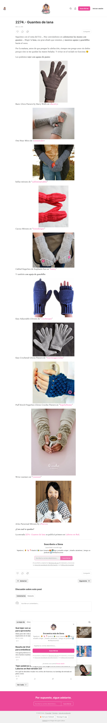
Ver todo (20, 685)
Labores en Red (72, 534)
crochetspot (46, 318)
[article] (53, 672)
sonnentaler (39, 140)
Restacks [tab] (31, 596)
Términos (55, 713)
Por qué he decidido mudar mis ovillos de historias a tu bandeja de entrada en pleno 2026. (43, 672)
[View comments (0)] (22, 32)
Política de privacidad (67, 658)
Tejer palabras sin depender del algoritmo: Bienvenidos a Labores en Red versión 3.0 (42, 667)
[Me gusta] (17, 32)
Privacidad (48, 713)
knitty (53, 269)
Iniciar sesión (98, 8)
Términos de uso (53, 655)
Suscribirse (84, 8)
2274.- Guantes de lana (35, 534)
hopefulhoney (66, 404)
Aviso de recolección (65, 713)
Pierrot (44, 524)
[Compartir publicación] (75, 8)
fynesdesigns (38, 228)
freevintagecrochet (55, 357)
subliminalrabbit (39, 181)
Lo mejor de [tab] (21, 622)
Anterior (23, 581)
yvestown (37, 477)
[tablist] (25, 596)
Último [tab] (29, 622)
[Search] (71, 8)
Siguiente (83, 581)
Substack (44, 721)
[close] (73, 624)
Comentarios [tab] (21, 596)
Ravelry (54, 104)
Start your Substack (48, 717)
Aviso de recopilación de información (46, 658)
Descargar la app (62, 717)
